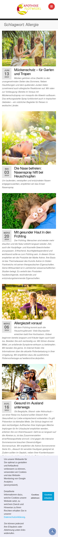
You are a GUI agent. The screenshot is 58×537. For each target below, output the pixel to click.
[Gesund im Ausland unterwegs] (29, 382)
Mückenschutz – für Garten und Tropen (34, 71)
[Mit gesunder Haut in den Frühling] (29, 211)
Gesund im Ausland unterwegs (28, 404)
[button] (15, 533)
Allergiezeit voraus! (28, 322)
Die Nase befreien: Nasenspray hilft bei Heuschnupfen (28, 172)
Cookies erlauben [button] (48, 496)
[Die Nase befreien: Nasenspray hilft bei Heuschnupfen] (29, 138)
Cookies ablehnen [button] (35, 496)
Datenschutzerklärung (14, 517)
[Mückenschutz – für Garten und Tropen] (29, 48)
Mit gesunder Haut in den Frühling (32, 233)
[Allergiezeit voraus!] (29, 302)
